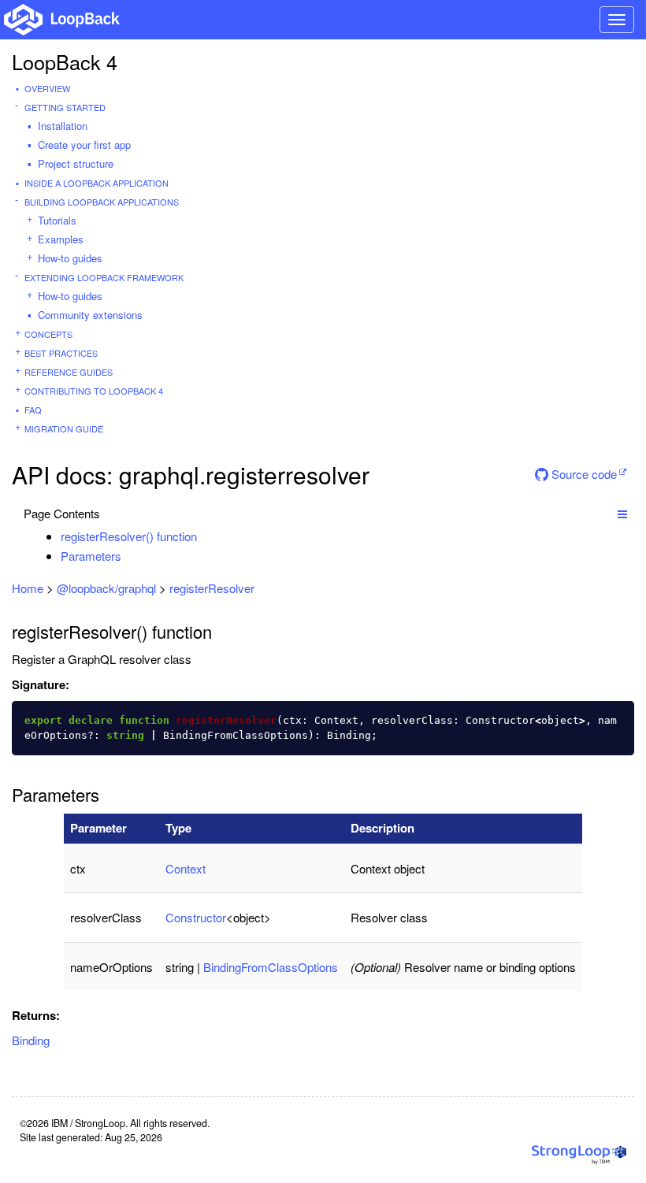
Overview (47, 88)
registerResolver (211, 588)
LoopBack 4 (64, 61)
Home (27, 588)
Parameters (91, 555)
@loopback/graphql (106, 588)
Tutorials (57, 220)
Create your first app (84, 144)
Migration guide (63, 428)
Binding (31, 1040)
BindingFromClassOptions (270, 967)
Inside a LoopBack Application (96, 182)
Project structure (75, 163)
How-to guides (70, 257)
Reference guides (68, 371)
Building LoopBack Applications (101, 201)
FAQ (33, 409)
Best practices (61, 353)
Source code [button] (582, 473)
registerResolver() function (129, 536)
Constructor (195, 917)
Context (185, 868)
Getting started (65, 107)
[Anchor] (205, 536)
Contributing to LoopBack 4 (93, 390)
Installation (62, 125)
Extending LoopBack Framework (104, 277)
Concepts (48, 334)
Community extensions (90, 314)
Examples (61, 239)
